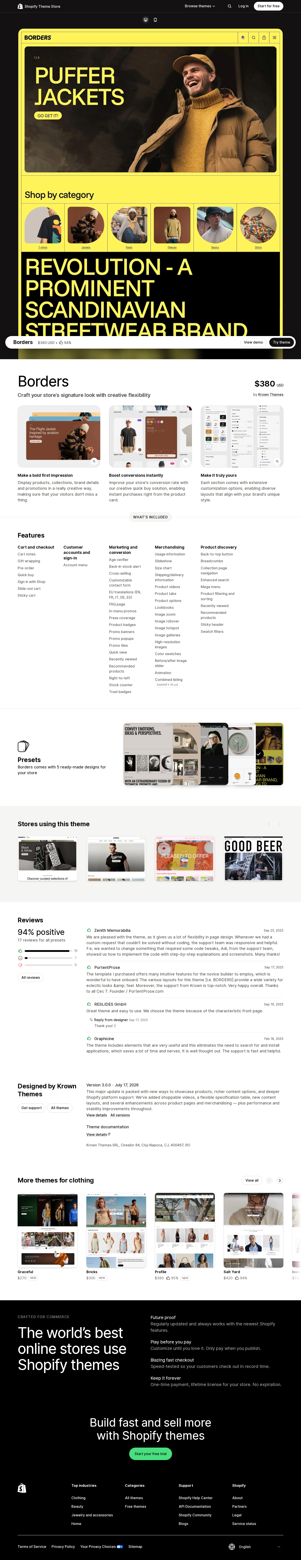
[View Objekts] (231, 754)
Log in (243, 6)
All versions (120, 1115)
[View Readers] (203, 754)
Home (76, 1523)
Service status (244, 1523)
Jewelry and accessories (92, 1515)
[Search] (229, 6)
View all (251, 1180)
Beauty (77, 1506)
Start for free (269, 6)
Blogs (183, 1523)
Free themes (135, 1506)
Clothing (78, 1498)
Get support (31, 1108)
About (237, 1498)
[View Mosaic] (148, 754)
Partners (239, 1506)
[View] (48, 859)
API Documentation (195, 1506)
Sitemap (135, 1546)
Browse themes (198, 6)
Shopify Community (195, 1515)
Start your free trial (151, 1454)
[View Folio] (176, 754)
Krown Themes (270, 394)
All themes (60, 1108)
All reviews (30, 977)
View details (96, 1115)
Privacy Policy (63, 1546)
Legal (237, 1515)
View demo (253, 342)
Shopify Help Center (196, 1498)
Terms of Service (32, 1546)
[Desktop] (145, 19)
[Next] (279, 824)
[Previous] (269, 824)
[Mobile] (155, 19)
